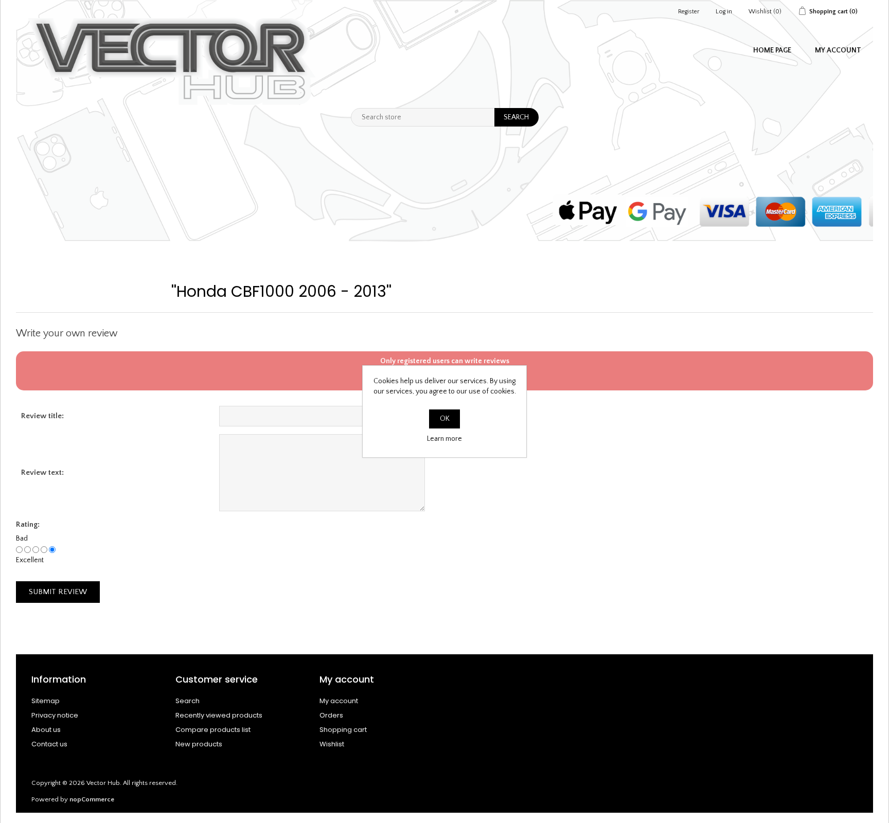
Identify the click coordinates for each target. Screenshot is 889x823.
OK (445, 419)
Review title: (42, 416)
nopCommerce (91, 799)
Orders (331, 715)
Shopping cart (343, 730)
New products (198, 744)
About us (46, 730)
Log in (724, 11)
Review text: (42, 472)
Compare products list (213, 730)
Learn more (444, 439)
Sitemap (45, 701)
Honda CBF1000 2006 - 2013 (281, 291)
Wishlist (331, 744)
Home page (772, 50)
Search (187, 701)
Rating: (28, 524)
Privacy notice (54, 715)
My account (838, 50)
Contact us (49, 744)
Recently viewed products (218, 715)
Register (688, 11)
